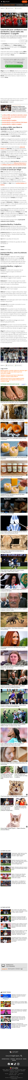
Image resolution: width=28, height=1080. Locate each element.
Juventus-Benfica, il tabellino (9, 120)
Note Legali (11, 1073)
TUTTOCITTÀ (11, 1070)
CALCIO (4, 11)
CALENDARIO (19, 4)
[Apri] (1, 1)
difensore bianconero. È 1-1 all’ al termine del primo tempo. (13, 163)
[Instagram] (18, 1064)
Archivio (14, 1060)
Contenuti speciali (6, 1058)
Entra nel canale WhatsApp (15, 66)
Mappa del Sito (19, 1058)
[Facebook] (9, 1064)
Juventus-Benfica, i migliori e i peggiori (12, 124)
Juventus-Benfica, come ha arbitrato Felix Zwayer (14, 122)
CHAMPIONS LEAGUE (11, 11)
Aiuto (18, 1074)
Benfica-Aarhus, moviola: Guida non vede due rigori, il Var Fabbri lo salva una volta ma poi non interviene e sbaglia (14, 372)
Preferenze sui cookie (12, 1074)
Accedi (24, 1)
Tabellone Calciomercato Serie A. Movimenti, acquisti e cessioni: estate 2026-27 (12, 375)
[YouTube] (12, 1064)
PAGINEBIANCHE (6, 1070)
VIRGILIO (7, 1069)
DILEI (15, 1070)
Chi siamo (6, 1073)
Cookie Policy (20, 1073)
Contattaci (12, 1058)
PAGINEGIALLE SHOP (18, 1069)
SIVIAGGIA (18, 1070)
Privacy (16, 1073)
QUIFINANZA (23, 1070)
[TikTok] (15, 1064)
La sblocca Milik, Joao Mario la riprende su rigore (14, 115)
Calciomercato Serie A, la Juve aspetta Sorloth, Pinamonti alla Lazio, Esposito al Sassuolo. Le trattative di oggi (12, 380)
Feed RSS (24, 1058)
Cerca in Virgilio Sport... (13, 1056)
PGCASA (24, 1069)
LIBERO (3, 1069)
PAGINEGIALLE (11, 1069)
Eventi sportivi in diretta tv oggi (15, 968)
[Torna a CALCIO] (1, 5)
